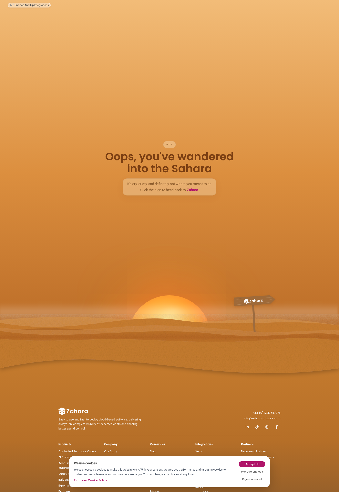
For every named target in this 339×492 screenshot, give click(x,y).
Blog (153, 451)
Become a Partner (253, 451)
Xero (198, 451)
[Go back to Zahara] (253, 311)
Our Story (110, 451)
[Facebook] (277, 427)
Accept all (252, 464)
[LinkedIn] (247, 427)
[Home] (11, 5)
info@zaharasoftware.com (262, 418)
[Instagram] (267, 427)
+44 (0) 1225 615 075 (266, 413)
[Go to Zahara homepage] (73, 411)
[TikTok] (257, 427)
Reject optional (252, 479)
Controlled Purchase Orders (77, 451)
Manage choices (252, 472)
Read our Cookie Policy (90, 480)
